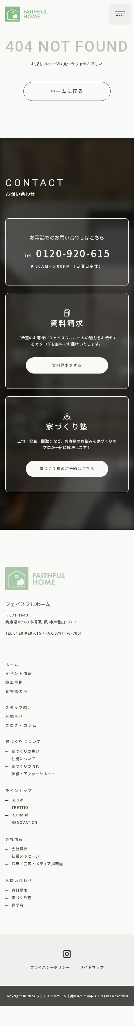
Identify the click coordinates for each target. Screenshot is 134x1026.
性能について (24, 759)
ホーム (12, 665)
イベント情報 (18, 674)
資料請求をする (67, 365)
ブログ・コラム (21, 725)
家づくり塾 (21, 898)
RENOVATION (24, 822)
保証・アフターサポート (33, 774)
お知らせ (14, 717)
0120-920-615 (27, 633)
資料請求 (19, 890)
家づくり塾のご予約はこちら (67, 469)
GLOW (17, 800)
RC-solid (20, 815)
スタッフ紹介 (18, 708)
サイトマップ (92, 967)
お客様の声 (16, 691)
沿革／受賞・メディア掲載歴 (37, 864)
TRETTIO (20, 807)
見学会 (17, 905)
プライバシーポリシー (50, 967)
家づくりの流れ (26, 766)
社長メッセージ (26, 856)
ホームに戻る (67, 91)
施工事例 (14, 682)
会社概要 (19, 849)
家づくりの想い (26, 751)
